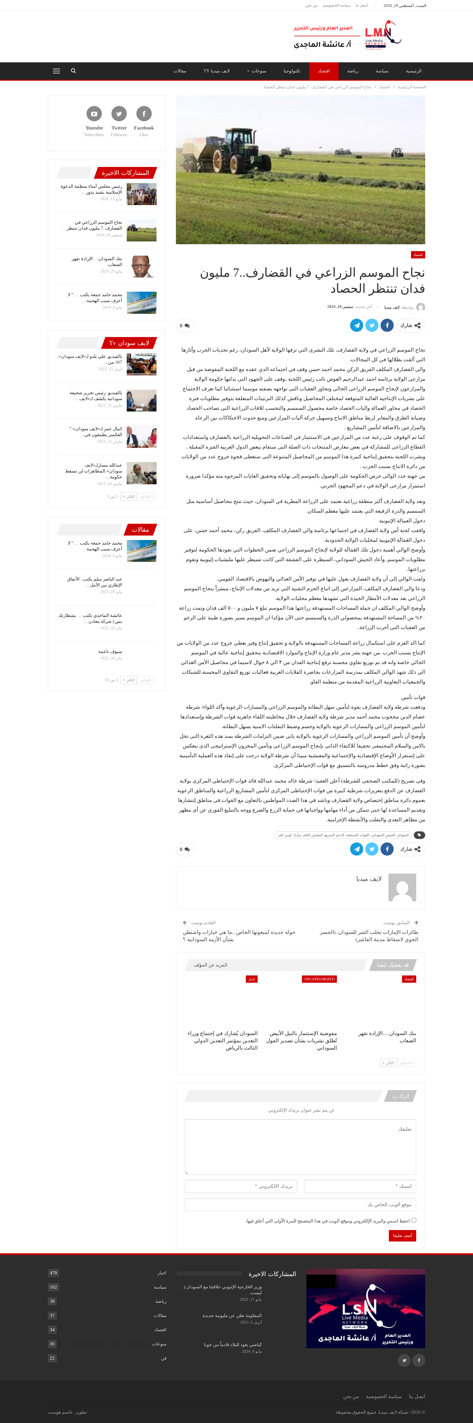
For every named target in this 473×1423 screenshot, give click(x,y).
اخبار (251, 979)
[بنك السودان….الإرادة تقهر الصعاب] (379, 1001)
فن (164, 1358)
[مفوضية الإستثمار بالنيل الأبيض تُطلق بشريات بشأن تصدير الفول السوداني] (300, 1001)
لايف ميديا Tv (217, 70)
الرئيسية (414, 70)
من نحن (311, 5)
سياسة (382, 70)
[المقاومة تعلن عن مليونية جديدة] (281, 1323)
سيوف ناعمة (110, 651)
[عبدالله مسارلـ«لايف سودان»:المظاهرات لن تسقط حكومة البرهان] (142, 473)
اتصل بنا (362, 5)
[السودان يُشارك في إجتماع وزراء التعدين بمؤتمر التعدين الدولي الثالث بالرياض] (221, 1001)
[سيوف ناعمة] (142, 659)
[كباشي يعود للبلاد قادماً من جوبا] (281, 1353)
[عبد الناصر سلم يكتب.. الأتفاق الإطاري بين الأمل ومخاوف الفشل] (142, 587)
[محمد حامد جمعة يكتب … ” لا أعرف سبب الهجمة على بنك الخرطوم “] (142, 303)
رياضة (352, 70)
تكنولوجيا (292, 70)
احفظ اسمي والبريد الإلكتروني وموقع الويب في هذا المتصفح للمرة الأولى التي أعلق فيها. (328, 1220)
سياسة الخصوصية (336, 5)
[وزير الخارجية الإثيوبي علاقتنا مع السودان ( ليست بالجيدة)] (281, 1295)
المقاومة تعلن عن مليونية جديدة (232, 1315)
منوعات (259, 70)
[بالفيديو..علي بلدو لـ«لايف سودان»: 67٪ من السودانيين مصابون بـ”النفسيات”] (142, 364)
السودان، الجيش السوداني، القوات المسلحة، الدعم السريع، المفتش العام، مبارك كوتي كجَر (343, 835)
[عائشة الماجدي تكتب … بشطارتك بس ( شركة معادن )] (142, 623)
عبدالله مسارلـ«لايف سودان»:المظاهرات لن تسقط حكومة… (93, 470)
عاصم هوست (60, 1412)
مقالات (179, 70)
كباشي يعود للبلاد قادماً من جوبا (233, 1344)
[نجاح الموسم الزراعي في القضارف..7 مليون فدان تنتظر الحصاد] (142, 230)
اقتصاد (324, 70)
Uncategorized (319, 979)
